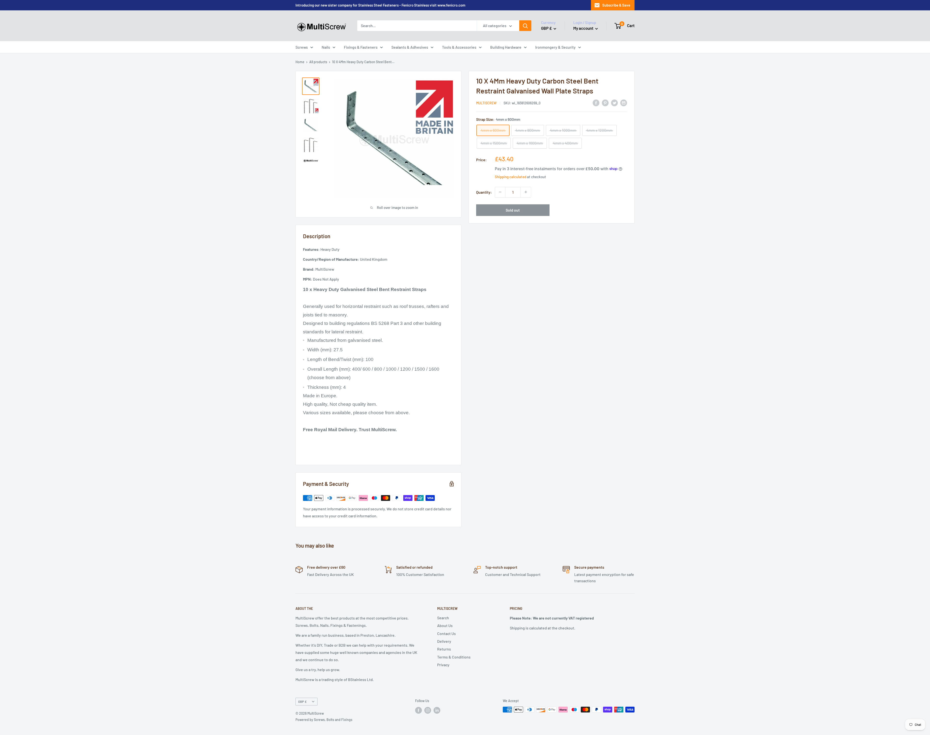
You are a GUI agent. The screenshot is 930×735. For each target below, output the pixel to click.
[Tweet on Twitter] (614, 102)
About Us (445, 625)
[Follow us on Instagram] (427, 710)
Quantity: (484, 192)
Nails (326, 47)
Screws (301, 47)
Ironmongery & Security (555, 47)
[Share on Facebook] (596, 102)
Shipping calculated (510, 176)
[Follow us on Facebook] (418, 710)
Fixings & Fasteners (361, 47)
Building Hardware (505, 47)
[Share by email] (623, 102)
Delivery (444, 641)
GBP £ (302, 701)
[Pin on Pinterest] (605, 102)
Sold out (513, 209)
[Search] (525, 25)
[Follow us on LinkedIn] (437, 710)
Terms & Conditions (454, 657)
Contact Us (446, 633)
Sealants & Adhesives (409, 47)
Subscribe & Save (616, 5)
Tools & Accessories (459, 47)
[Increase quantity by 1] (526, 192)
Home (299, 62)
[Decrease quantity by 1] (500, 192)
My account (583, 28)
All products (318, 62)
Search (443, 617)
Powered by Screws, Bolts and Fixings (323, 720)
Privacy (443, 664)
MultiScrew (486, 103)
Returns (444, 649)
